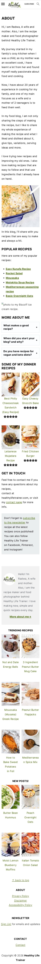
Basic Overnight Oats (19, 295)
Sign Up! (6, 924)
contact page (14, 502)
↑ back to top (20, 880)
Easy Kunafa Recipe (18, 268)
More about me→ (20, 616)
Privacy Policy (20, 896)
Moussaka (12, 277)
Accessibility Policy (20, 905)
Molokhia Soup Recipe (20, 282)
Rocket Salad (14, 273)
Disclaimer (20, 900)
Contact (20, 944)
